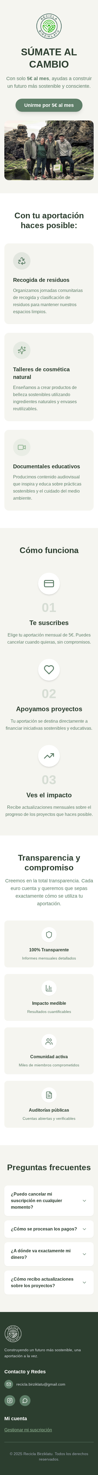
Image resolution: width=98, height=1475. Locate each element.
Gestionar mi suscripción (28, 1430)
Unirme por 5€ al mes (49, 105)
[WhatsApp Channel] (25, 1400)
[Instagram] (9, 1400)
